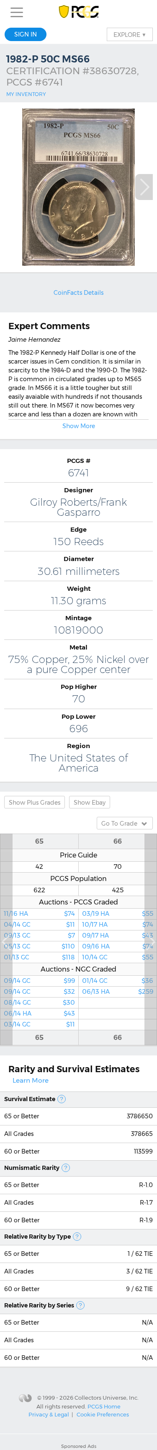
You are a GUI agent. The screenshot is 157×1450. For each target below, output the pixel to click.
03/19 (117, 913)
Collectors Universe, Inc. (107, 1397)
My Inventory (26, 94)
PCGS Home (104, 1406)
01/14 (117, 981)
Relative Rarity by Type (37, 1236)
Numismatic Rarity (31, 1168)
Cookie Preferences (103, 1414)
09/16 (117, 946)
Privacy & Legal (48, 1414)
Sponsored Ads (78, 1446)
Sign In (25, 34)
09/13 (39, 935)
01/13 (39, 957)
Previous (6, 939)
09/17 (117, 935)
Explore (129, 34)
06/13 (117, 991)
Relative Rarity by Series (39, 1305)
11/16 (39, 913)
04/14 (39, 924)
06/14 (39, 1013)
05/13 (39, 946)
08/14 (39, 1002)
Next (144, 187)
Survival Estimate (29, 1099)
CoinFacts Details (78, 292)
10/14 (117, 957)
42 (39, 867)
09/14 (39, 981)
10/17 (117, 924)
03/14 (39, 1024)
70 (118, 867)
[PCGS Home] (78, 12)
